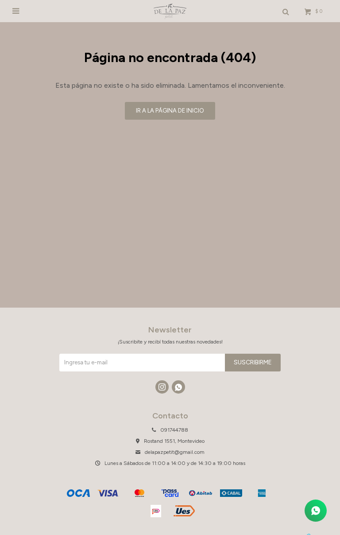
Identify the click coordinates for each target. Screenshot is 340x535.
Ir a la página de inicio (170, 110)
